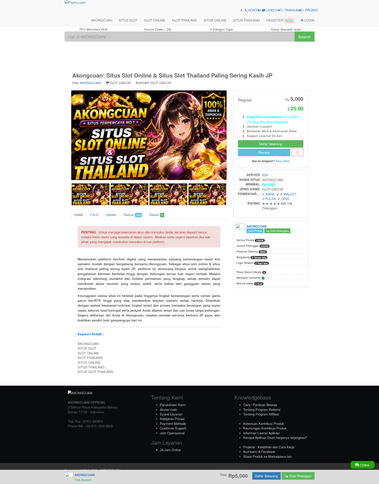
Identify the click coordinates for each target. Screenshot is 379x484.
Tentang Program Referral (261, 409)
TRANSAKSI (293, 10)
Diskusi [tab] (131, 214)
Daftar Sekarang (270, 144)
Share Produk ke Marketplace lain (267, 456)
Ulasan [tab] (156, 214)
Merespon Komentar (249, 278)
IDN (265, 175)
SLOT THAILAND (184, 20)
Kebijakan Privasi (172, 418)
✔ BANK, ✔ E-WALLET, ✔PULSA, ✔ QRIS (279, 196)
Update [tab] (111, 214)
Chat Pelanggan (279, 231)
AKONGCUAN (101, 20)
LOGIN (309, 20)
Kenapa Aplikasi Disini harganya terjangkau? (275, 437)
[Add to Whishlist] (297, 152)
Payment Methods (173, 423)
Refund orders (249, 283)
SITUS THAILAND (246, 20)
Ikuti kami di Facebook (259, 451)
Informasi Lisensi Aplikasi (261, 433)
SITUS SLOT (128, 20)
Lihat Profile (255, 231)
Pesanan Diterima (251, 251)
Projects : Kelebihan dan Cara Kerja (268, 447)
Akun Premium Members (270, 121)
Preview (264, 152)
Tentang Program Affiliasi (261, 414)
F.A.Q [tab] (94, 214)
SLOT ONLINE (154, 20)
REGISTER (279, 20)
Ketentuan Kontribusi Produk (263, 423)
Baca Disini (282, 161)
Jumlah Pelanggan (252, 246)
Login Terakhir (252, 263)
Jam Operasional (172, 433)
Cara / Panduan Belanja (260, 404)
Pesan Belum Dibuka (250, 272)
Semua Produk (250, 240)
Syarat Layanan (171, 414)
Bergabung (251, 257)
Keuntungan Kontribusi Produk (265, 428)
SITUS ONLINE (215, 20)
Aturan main (168, 409)
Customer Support (173, 428)
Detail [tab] (79, 214)
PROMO (311, 10)
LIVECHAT (273, 10)
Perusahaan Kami (173, 404)
